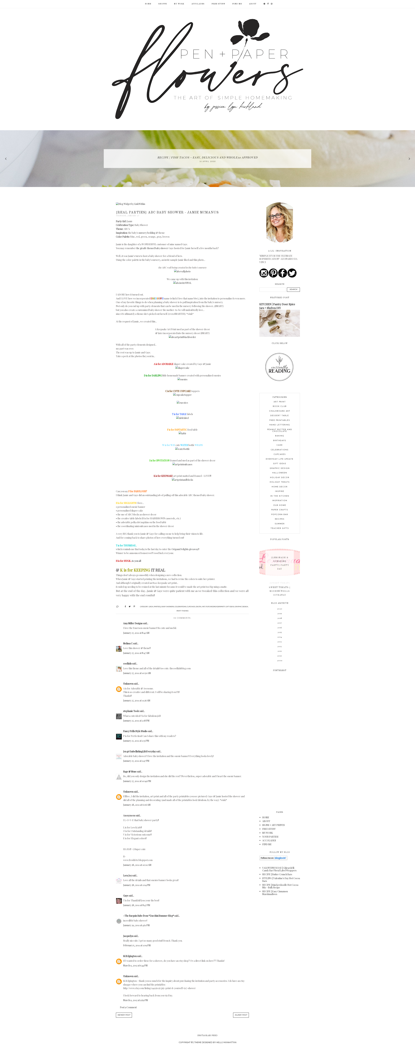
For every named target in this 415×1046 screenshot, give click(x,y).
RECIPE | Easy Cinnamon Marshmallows (275, 893)
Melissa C (128, 643)
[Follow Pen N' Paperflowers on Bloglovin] (273, 859)
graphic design (241, 606)
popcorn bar (279, 515)
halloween (279, 473)
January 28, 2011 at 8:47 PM (136, 905)
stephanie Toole (131, 711)
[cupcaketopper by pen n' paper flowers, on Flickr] (182, 394)
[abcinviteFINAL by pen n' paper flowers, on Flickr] (182, 282)
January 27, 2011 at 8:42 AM (136, 632)
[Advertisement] (279, 739)
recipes (280, 519)
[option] (207, 158)
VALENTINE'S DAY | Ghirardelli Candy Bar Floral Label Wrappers (279, 869)
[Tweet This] (128, 606)
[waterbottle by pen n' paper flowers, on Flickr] (182, 449)
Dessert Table (279, 416)
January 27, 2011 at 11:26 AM (136, 700)
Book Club (280, 406)
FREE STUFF (218, 4)
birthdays (279, 441)
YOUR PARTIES (270, 836)
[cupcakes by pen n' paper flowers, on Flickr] (182, 402)
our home (279, 505)
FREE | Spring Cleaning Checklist (207, 157)
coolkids (127, 663)
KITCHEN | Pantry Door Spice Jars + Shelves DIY (277, 306)
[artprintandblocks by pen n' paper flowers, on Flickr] (182, 479)
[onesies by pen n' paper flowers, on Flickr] (182, 379)
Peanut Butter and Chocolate (279, 430)
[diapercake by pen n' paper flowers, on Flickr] (182, 367)
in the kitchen (279, 496)
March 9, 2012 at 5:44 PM (135, 965)
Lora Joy (127, 875)
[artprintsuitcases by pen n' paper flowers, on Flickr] (182, 464)
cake (280, 445)
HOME (265, 817)
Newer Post (124, 1015)
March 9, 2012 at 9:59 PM (135, 1000)
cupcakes (191, 606)
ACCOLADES (197, 4)
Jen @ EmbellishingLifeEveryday (139, 751)
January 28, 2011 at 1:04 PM (136, 885)
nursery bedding (147, 232)
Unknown (128, 683)
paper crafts (279, 510)
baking (279, 436)
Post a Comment (128, 1007)
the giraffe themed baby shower (152, 248)
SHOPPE (162, 4)
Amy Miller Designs (132, 623)
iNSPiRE (279, 491)
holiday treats (280, 482)
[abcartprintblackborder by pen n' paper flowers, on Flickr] (182, 337)
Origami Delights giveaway (185, 549)
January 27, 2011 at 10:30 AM (137, 673)
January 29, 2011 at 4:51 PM (136, 925)
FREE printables (279, 420)
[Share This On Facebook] (124, 606)
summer (280, 524)
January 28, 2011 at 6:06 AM (137, 804)
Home (148, 4)
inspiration (279, 501)
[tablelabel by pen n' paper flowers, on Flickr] (182, 418)
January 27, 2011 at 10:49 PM (137, 781)
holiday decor (279, 478)
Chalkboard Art (279, 411)
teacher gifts (280, 528)
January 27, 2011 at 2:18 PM (136, 720)
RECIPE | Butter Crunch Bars (277, 874)
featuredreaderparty (215, 606)
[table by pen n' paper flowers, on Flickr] (182, 433)
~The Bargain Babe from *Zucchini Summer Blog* (148, 915)
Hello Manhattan (226, 1042)
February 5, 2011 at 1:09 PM (137, 945)
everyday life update (279, 459)
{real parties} (155, 606)
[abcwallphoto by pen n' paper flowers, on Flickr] (182, 271)
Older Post (241, 1015)
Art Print (280, 402)
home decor (280, 487)
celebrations (180, 606)
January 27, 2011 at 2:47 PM (136, 760)
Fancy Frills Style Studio (135, 731)
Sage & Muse (129, 771)
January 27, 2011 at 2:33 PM (136, 740)
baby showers (167, 606)
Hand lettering (279, 425)
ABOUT (252, 4)
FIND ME (237, 4)
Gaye (125, 895)
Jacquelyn (128, 936)
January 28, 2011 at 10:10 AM (137, 864)
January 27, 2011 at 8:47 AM (136, 653)
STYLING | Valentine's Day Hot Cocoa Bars (281, 880)
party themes (182, 611)
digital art (200, 606)
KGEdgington (130, 956)
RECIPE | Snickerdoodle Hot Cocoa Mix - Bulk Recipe (280, 886)
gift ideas (230, 606)
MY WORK (179, 4)
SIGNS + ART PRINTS (273, 825)
